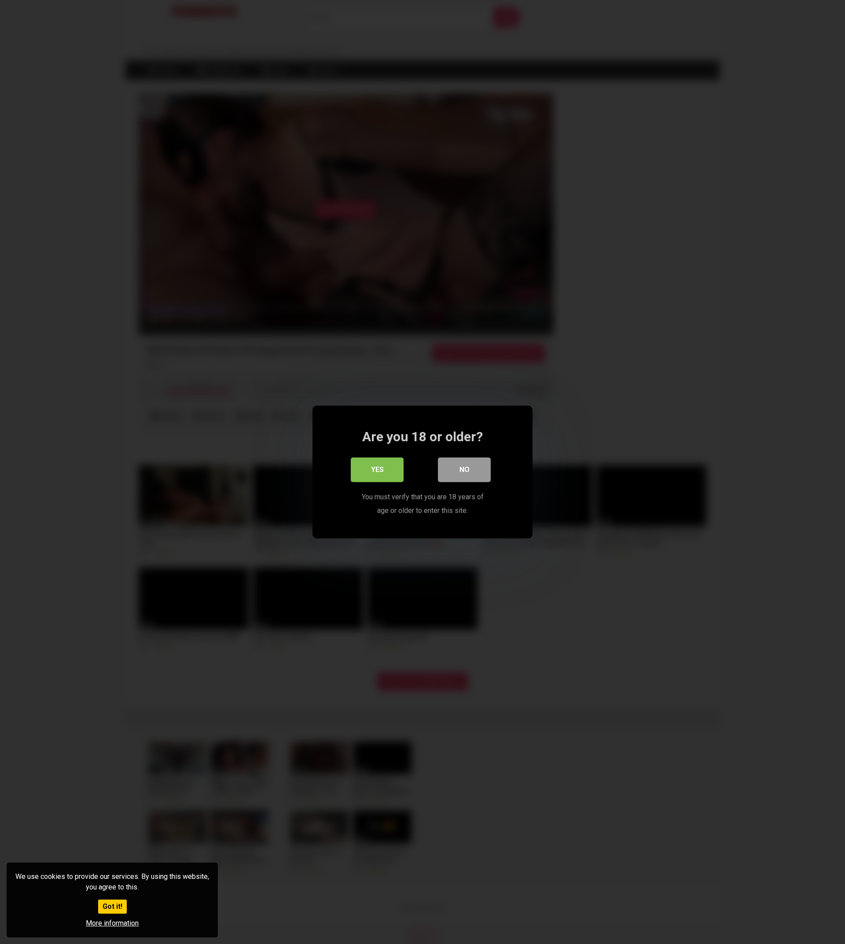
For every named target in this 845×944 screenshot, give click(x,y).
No (464, 469)
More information (112, 923)
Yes (377, 469)
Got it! (112, 906)
